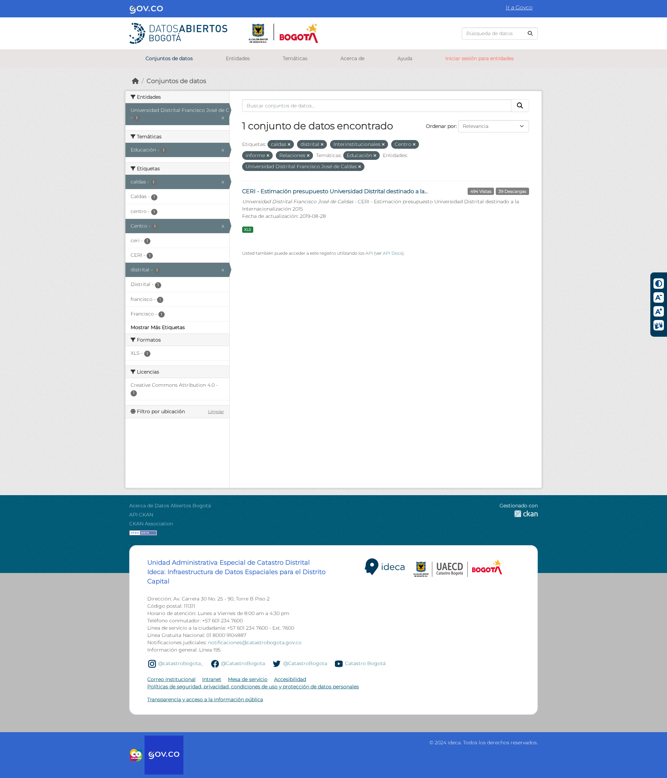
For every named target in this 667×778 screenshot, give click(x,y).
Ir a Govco (519, 7)
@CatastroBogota (243, 663)
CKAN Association (151, 524)
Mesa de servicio (247, 679)
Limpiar (216, 411)
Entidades (238, 58)
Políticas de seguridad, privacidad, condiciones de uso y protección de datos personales (253, 686)
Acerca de (352, 58)
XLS (247, 229)
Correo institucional (171, 679)
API (369, 253)
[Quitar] (289, 144)
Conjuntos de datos (169, 58)
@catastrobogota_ (180, 663)
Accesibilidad (290, 679)
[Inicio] (135, 80)
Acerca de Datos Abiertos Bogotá (170, 505)
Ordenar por (441, 126)
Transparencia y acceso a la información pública (205, 699)
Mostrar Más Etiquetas (158, 327)
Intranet (211, 679)
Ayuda (404, 58)
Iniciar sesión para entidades (479, 58)
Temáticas (295, 58)
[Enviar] (530, 33)
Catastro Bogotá (365, 663)
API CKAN (141, 514)
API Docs (392, 253)
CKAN (519, 513)
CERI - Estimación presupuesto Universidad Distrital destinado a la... (335, 191)
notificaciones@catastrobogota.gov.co (255, 642)
